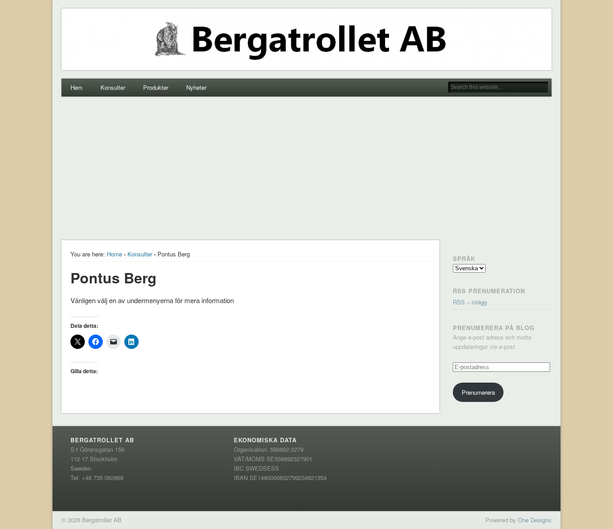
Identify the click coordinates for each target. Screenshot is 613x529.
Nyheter (196, 87)
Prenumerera (478, 392)
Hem (76, 87)
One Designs (535, 520)
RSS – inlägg (470, 302)
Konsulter (113, 87)
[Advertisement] (306, 168)
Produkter (155, 87)
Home (114, 254)
